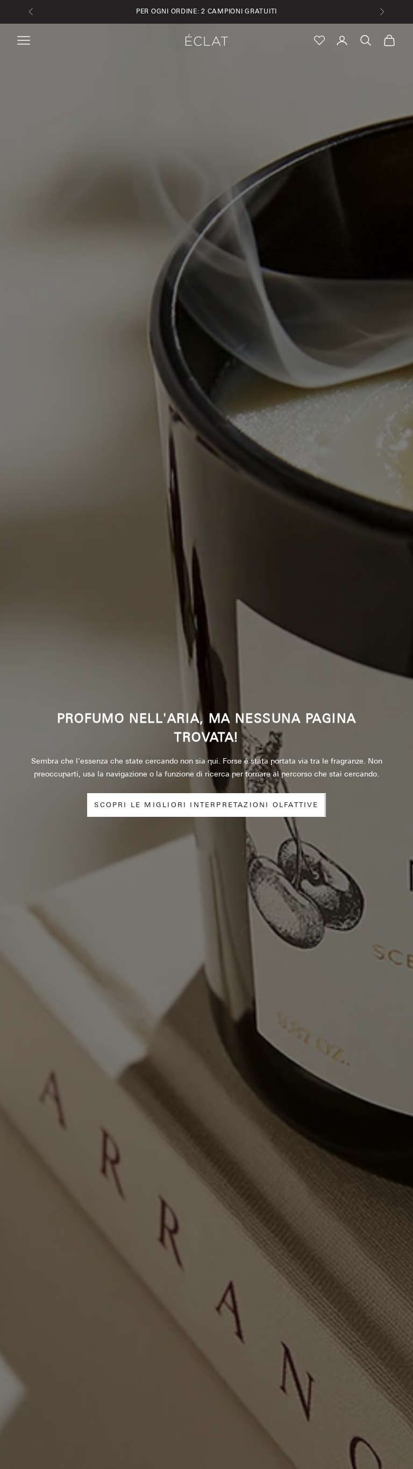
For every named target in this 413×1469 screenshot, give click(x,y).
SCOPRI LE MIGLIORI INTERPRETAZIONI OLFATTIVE (206, 805)
